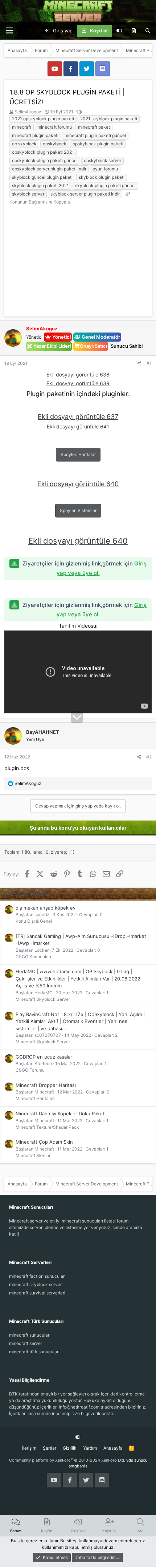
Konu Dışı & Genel (34, 921)
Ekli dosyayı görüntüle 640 (78, 484)
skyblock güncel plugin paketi (42, 177)
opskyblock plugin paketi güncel (45, 160)
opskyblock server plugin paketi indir (49, 169)
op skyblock (24, 143)
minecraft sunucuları (29, 1335)
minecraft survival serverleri (37, 1293)
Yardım (90, 1448)
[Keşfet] (133, 31)
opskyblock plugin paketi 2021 (43, 152)
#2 (149, 757)
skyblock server (28, 194)
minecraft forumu (54, 127)
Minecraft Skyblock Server (43, 999)
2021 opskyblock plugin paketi (43, 118)
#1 (149, 363)
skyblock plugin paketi (101, 177)
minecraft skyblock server (35, 1284)
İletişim (29, 1448)
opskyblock (54, 143)
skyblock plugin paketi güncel (105, 185)
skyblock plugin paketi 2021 (40, 185)
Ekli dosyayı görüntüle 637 (78, 416)
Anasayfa (113, 1448)
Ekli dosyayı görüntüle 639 (78, 383)
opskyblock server (102, 160)
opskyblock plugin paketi (98, 143)
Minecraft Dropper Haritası (46, 1085)
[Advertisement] (78, 257)
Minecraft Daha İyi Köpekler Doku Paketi (61, 1113)
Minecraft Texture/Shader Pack (47, 1127)
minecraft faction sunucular (37, 1276)
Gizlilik (70, 1448)
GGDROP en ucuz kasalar (44, 1057)
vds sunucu (136, 1460)
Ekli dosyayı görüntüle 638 (78, 374)
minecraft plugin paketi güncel (95, 135)
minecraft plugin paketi (35, 135)
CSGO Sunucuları (33, 956)
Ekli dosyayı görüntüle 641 (78, 426)
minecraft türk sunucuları (34, 1351)
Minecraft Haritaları (35, 1098)
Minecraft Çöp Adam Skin (44, 1142)
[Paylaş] (139, 363)
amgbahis (78, 1466)
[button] (9, 31)
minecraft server (25, 1343)
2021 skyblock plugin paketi (108, 118)
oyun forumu (105, 169)
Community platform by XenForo (67, 1460)
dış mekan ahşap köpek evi (46, 908)
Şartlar (49, 1448)
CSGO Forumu (30, 1070)
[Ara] (148, 31)
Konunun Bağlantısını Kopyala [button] (39, 202)
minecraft (21, 127)
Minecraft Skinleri (34, 1155)
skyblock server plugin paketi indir (85, 194)
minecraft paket (94, 127)
